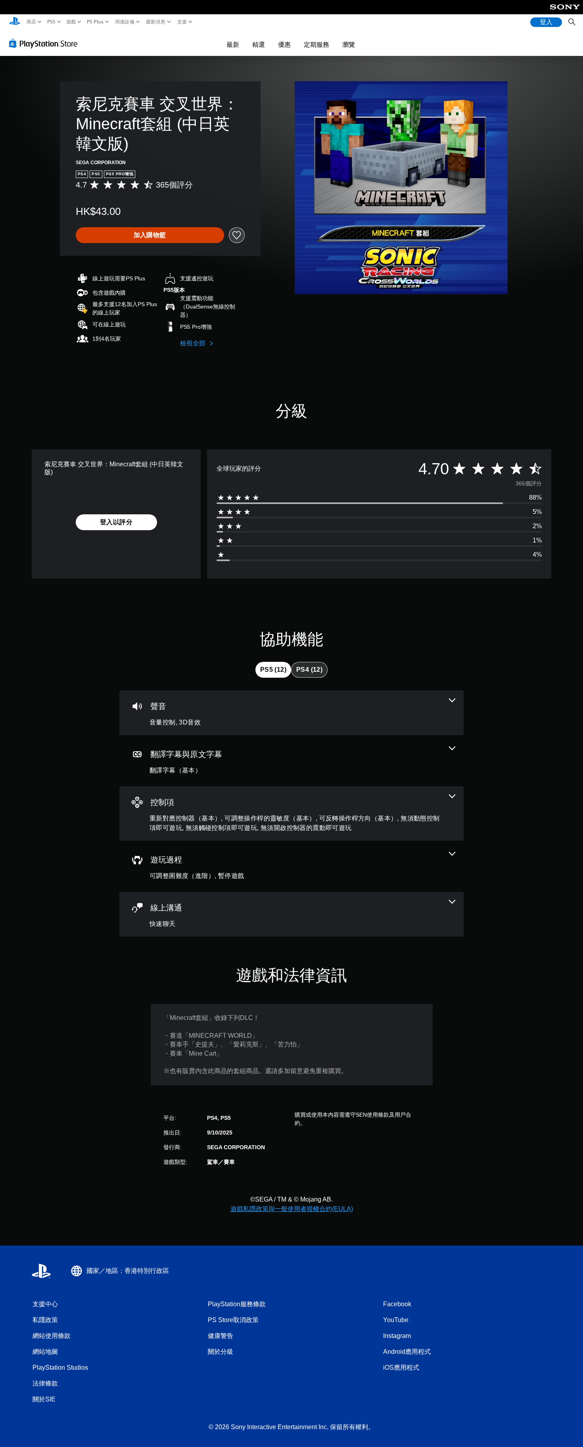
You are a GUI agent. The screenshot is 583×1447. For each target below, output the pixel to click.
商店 (31, 22)
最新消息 (155, 22)
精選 (258, 44)
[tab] (273, 670)
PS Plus (94, 22)
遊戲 (71, 22)
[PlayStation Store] (45, 43)
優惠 (284, 44)
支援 (182, 22)
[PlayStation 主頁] (14, 22)
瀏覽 (348, 44)
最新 (232, 44)
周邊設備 (124, 22)
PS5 (51, 22)
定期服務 (316, 44)
